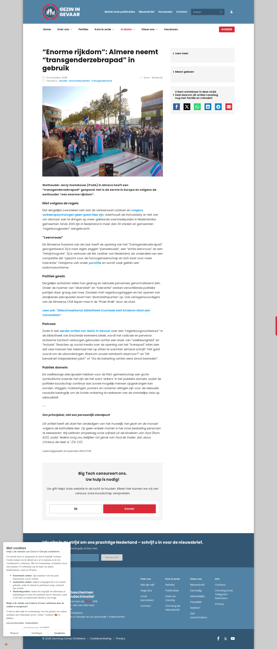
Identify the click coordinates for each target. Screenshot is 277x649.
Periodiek (196, 602)
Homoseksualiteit (79, 80)
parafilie (95, 263)
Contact (181, 12)
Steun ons (148, 29)
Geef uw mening (170, 598)
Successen (165, 12)
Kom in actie (103, 29)
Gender (63, 80)
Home (47, 29)
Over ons (63, 29)
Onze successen (147, 598)
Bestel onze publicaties (120, 12)
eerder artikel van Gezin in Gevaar (85, 331)
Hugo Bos (146, 590)
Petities (83, 29)
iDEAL (88, 601)
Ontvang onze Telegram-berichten (224, 594)
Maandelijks (197, 596)
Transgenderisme (101, 80)
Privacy (219, 604)
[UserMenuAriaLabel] (231, 12)
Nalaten (195, 608)
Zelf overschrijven (198, 615)
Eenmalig (196, 590)
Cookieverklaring (100, 638)
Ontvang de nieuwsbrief (172, 608)
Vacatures (171, 29)
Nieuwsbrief (146, 12)
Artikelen (126, 29)
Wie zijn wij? (147, 585)
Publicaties (172, 590)
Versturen (112, 557)
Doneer (227, 29)
